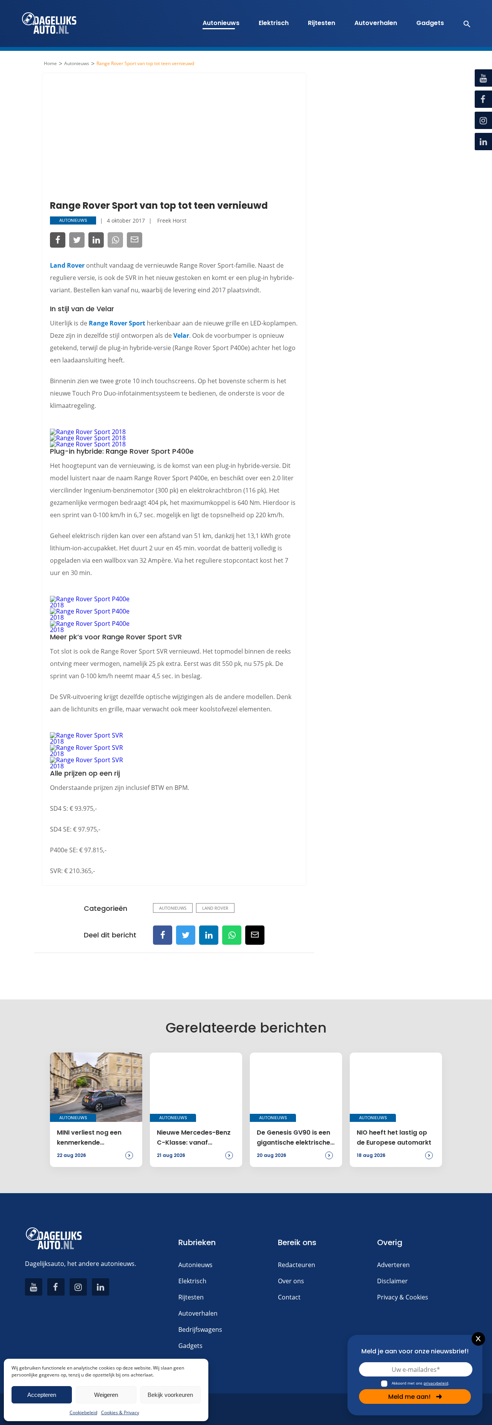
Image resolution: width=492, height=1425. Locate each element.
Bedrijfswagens (200, 1329)
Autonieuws (221, 22)
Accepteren (41, 1394)
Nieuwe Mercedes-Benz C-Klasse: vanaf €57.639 (194, 1138)
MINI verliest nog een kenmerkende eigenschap (89, 1138)
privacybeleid (436, 1383)
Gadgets (430, 22)
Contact (289, 1297)
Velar (181, 335)
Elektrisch (274, 22)
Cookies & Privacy (120, 1412)
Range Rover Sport (117, 323)
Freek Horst (171, 220)
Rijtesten (321, 22)
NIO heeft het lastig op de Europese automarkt (394, 1137)
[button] (463, 23)
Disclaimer (392, 1281)
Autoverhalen (375, 22)
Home (50, 63)
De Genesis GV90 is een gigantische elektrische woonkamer (293, 1138)
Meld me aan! (409, 1396)
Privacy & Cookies (402, 1297)
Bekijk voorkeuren (170, 1394)
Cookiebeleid (83, 1412)
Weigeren (106, 1394)
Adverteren (393, 1265)
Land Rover (67, 265)
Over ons (291, 1281)
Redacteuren (296, 1265)
